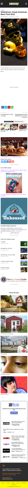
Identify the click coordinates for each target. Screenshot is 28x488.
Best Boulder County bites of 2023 (4, 131)
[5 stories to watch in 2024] (24, 263)
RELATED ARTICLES (8, 121)
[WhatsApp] (12, 107)
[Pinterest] (9, 107)
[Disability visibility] (24, 269)
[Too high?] (24, 243)
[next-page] (14, 133)
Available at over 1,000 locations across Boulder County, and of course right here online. (14, 170)
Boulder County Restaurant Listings (12, 139)
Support (13, 482)
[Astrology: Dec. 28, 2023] (24, 250)
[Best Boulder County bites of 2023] (5, 127)
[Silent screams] (14, 384)
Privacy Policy (14, 484)
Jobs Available (23, 482)
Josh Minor (5, 16)
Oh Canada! (4, 354)
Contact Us (8, 482)
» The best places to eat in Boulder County (11, 156)
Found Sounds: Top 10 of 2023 (8, 254)
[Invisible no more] (14, 364)
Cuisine (2, 10)
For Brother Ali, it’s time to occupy (7, 115)
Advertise (18, 482)
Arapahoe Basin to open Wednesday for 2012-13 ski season (21, 116)
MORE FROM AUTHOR (18, 121)
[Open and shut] (14, 127)
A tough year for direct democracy (10, 313)
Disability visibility (5, 267)
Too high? (3, 241)
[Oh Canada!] (14, 344)
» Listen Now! (18, 231)
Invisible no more (5, 374)
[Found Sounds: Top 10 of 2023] (24, 256)
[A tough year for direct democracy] (14, 303)
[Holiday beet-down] (23, 127)
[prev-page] (13, 133)
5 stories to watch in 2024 (7, 261)
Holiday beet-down (22, 130)
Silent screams (4, 394)
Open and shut (12, 130)
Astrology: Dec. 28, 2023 (6, 248)
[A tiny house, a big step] (14, 324)
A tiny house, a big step (7, 334)
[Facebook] (2, 107)
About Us (3, 482)
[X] (5, 107)
